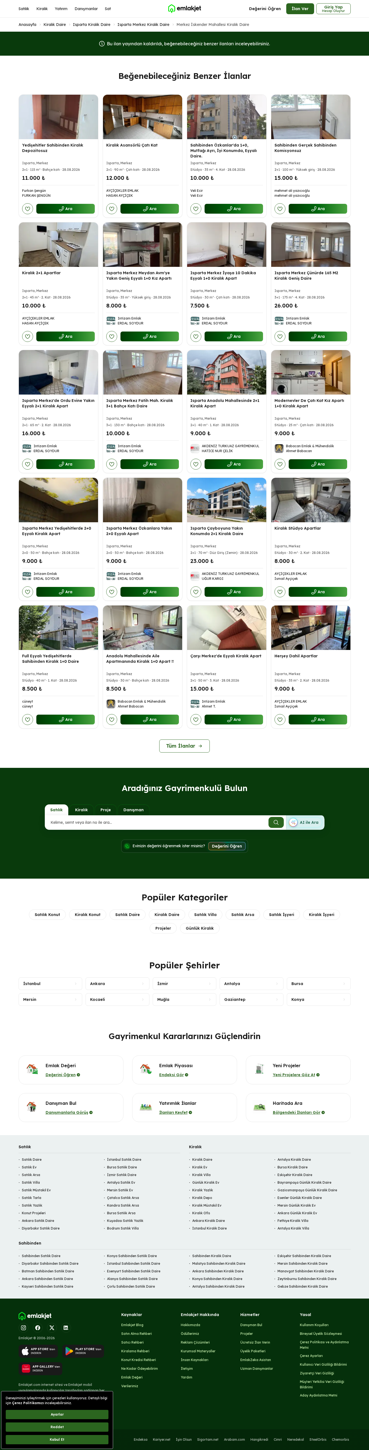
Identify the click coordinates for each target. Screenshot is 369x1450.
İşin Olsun (184, 1439)
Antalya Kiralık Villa (293, 1228)
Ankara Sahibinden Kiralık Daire (218, 1271)
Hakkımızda (190, 1325)
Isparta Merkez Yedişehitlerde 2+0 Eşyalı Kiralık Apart (56, 531)
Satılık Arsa (242, 914)
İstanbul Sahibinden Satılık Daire (133, 1263)
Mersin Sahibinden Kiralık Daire (302, 1263)
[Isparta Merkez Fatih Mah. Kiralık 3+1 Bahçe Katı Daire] (142, 372)
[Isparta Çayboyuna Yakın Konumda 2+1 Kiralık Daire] (226, 500)
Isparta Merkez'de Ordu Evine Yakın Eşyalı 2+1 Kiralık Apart (58, 403)
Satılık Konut (47, 914)
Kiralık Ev (199, 1167)
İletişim (187, 1369)
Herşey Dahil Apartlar (296, 656)
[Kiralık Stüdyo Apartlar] (310, 500)
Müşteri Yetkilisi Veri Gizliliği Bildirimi (322, 1384)
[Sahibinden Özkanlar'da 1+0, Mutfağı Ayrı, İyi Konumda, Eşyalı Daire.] (226, 117)
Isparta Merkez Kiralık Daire (143, 24)
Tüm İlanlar (180, 746)
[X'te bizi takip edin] (52, 1328)
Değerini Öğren (265, 8)
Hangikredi (259, 1439)
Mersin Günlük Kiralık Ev (297, 1205)
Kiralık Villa (201, 1175)
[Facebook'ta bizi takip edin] (38, 1328)
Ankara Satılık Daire (38, 1221)
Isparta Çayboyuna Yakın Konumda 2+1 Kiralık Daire (216, 531)
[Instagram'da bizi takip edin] (23, 1328)
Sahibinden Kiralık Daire (211, 1256)
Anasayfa (27, 24)
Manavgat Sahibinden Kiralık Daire (306, 1271)
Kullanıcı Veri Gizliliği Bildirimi (323, 1364)
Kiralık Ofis (201, 1213)
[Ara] (276, 822)
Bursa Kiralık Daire (293, 1167)
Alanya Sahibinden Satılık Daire (132, 1279)
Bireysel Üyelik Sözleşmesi (321, 1334)
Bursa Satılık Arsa (121, 1213)
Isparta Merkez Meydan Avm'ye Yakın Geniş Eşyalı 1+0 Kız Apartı (139, 275)
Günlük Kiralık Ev (205, 1182)
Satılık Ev (29, 1167)
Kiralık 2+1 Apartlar (41, 272)
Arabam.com (234, 1439)
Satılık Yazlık (32, 1205)
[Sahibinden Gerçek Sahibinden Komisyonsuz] (310, 117)
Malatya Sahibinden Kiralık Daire (218, 1263)
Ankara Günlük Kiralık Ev (297, 1213)
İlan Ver (300, 8)
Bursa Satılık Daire (122, 1167)
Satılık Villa (205, 914)
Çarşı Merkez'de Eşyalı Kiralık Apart (225, 656)
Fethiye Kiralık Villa (293, 1221)
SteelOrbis (317, 1439)
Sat (108, 8)
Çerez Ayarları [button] (311, 1356)
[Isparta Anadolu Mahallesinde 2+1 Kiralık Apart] (226, 372)
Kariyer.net (161, 1439)
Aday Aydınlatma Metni (318, 1395)
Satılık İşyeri (281, 914)
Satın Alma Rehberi (136, 1334)
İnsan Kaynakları (194, 1360)
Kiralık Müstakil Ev (207, 1205)
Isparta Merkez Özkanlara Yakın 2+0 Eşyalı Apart (139, 531)
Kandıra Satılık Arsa (123, 1205)
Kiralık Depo (202, 1198)
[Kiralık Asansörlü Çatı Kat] (142, 117)
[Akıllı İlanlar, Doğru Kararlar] (184, 8)
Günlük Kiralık (200, 928)
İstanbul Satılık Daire (124, 1159)
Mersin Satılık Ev (120, 1190)
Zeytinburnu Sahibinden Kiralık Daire (307, 1279)
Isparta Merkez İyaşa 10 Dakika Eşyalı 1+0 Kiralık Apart (223, 275)
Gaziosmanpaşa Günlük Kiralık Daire (307, 1190)
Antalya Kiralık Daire (294, 1159)
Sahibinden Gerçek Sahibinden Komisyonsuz (305, 148)
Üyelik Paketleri (252, 1351)
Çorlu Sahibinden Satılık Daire (131, 1286)
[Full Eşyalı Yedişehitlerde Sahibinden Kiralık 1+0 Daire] (58, 627)
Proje (106, 809)
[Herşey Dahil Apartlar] (310, 627)
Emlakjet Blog (132, 1325)
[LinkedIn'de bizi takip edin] (66, 1328)
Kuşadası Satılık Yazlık (125, 1221)
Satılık (24, 8)
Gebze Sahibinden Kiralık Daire (303, 1286)
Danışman (133, 809)
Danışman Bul (251, 1325)
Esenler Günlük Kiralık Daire (300, 1198)
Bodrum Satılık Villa (123, 1228)
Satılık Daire (127, 914)
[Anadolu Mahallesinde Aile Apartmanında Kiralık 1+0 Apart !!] (142, 627)
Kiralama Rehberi (135, 1351)
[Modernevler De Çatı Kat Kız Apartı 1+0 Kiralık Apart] (310, 372)
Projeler (163, 928)
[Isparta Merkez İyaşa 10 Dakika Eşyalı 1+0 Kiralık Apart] (226, 244)
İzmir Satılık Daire (121, 1175)
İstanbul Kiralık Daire (209, 1228)
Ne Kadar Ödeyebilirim (139, 1369)
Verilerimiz (129, 1386)
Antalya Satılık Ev (121, 1182)
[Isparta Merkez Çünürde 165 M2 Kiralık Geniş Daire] (310, 244)
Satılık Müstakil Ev (36, 1190)
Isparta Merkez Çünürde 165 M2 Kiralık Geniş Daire (306, 275)
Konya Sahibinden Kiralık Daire (217, 1279)
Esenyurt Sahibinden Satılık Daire (133, 1271)
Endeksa (140, 1439)
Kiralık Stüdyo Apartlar (297, 528)
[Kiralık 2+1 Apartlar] (58, 244)
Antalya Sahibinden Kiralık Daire (218, 1286)
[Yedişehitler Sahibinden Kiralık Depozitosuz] (58, 117)
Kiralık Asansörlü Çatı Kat (132, 145)
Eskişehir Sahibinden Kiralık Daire (304, 1256)
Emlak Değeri (132, 1377)
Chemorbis (340, 1439)
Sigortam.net (208, 1439)
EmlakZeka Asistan (255, 1360)
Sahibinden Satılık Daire (41, 1256)
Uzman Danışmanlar (256, 1369)
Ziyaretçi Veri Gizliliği (317, 1373)
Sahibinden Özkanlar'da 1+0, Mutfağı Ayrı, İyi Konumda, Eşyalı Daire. (223, 151)
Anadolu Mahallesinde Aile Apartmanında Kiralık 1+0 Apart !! (140, 659)
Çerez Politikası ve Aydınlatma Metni (324, 1345)
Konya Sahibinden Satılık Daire (132, 1256)
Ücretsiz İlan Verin (255, 1342)
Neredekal (295, 1439)
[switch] (305, 822)
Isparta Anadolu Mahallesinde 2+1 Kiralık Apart (224, 403)
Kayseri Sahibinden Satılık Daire (47, 1286)
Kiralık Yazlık (202, 1190)
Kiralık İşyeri (321, 914)
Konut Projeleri (34, 1213)
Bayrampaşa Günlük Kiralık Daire (304, 1182)
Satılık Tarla (31, 1198)
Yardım (186, 1377)
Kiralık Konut (88, 914)
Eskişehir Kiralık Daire (295, 1175)
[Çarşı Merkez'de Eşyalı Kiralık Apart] (226, 627)
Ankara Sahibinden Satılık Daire (47, 1279)
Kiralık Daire (54, 24)
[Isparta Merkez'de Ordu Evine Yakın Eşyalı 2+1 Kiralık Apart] (58, 372)
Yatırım (61, 8)
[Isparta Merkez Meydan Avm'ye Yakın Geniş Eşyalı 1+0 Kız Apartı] (142, 244)
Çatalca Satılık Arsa (123, 1198)
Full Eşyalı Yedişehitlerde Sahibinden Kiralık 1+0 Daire (50, 659)
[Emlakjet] (35, 1316)
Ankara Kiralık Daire (208, 1221)
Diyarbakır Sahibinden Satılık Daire (50, 1263)
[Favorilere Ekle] (27, 208)
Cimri (278, 1439)
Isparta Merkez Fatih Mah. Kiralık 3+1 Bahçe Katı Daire (139, 403)
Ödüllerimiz (190, 1334)
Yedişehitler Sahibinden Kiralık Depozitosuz (52, 148)
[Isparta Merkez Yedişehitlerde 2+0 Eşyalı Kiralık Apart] (58, 500)
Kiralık (42, 8)
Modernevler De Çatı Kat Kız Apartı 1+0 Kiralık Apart (309, 403)
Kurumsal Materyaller (198, 1351)
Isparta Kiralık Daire (91, 24)
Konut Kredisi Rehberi (138, 1360)
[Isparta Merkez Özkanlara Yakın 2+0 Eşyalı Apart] (142, 500)
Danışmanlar (86, 8)
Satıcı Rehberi (132, 1342)
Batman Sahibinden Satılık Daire (48, 1271)
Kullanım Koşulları (314, 1325)
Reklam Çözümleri (195, 1342)
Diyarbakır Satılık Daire (41, 1228)
